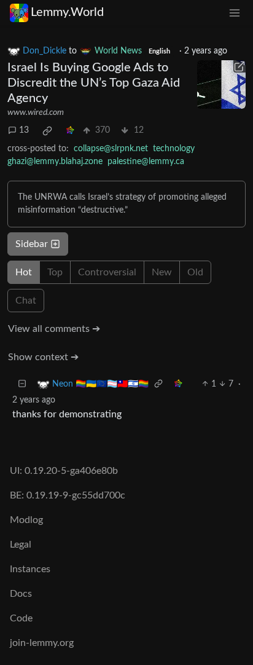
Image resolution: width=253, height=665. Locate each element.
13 (24, 130)
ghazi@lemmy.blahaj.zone (55, 161)
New (162, 272)
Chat (25, 300)
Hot (23, 272)
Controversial (107, 272)
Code (21, 618)
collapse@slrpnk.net (111, 148)
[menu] (234, 13)
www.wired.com (35, 112)
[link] (47, 131)
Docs (21, 594)
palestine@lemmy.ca (145, 161)
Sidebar (31, 244)
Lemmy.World (67, 12)
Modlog (26, 520)
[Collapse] (22, 384)
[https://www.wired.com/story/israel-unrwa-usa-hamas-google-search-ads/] (221, 84)
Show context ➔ (43, 357)
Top (55, 272)
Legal (20, 544)
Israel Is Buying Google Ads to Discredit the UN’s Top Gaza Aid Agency (93, 82)
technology (174, 148)
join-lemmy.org (42, 643)
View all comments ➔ (54, 329)
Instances (30, 569)
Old (195, 272)
